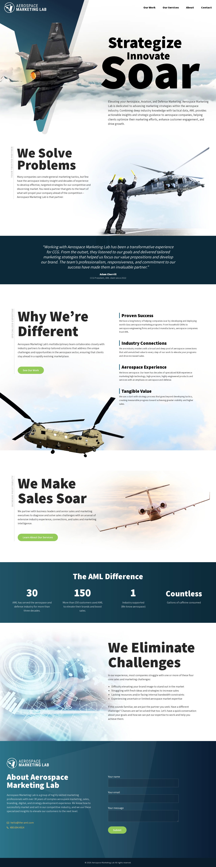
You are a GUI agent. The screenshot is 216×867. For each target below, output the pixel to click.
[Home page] (25, 7)
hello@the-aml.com (22, 822)
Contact (206, 7)
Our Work (149, 7)
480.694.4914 (16, 827)
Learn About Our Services (38, 537)
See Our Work (31, 370)
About (190, 7)
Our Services (171, 7)
